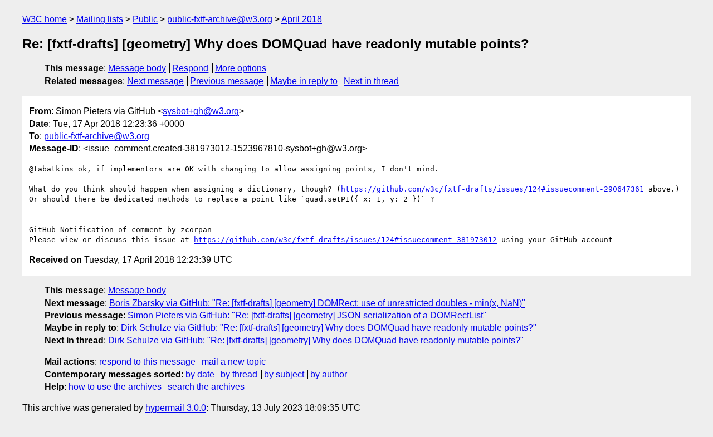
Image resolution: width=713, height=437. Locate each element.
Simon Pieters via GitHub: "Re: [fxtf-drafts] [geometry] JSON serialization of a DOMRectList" (307, 315)
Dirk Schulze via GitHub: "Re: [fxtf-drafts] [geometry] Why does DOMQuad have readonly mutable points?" (328, 327)
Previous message (226, 81)
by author (328, 374)
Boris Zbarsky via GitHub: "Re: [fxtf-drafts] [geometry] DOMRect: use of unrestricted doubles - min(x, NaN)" (317, 303)
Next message (155, 81)
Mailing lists (99, 19)
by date (199, 374)
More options (240, 68)
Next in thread (371, 81)
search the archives (206, 386)
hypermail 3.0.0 (175, 408)
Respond (190, 68)
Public (145, 19)
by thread (239, 374)
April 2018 (301, 19)
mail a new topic (234, 361)
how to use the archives (115, 386)
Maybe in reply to (304, 81)
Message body (137, 68)
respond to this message (147, 361)
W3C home (44, 19)
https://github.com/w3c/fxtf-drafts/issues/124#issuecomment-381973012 (345, 239)
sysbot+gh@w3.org (201, 111)
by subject (284, 374)
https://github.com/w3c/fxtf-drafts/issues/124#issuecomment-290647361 (492, 189)
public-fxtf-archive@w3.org (219, 19)
